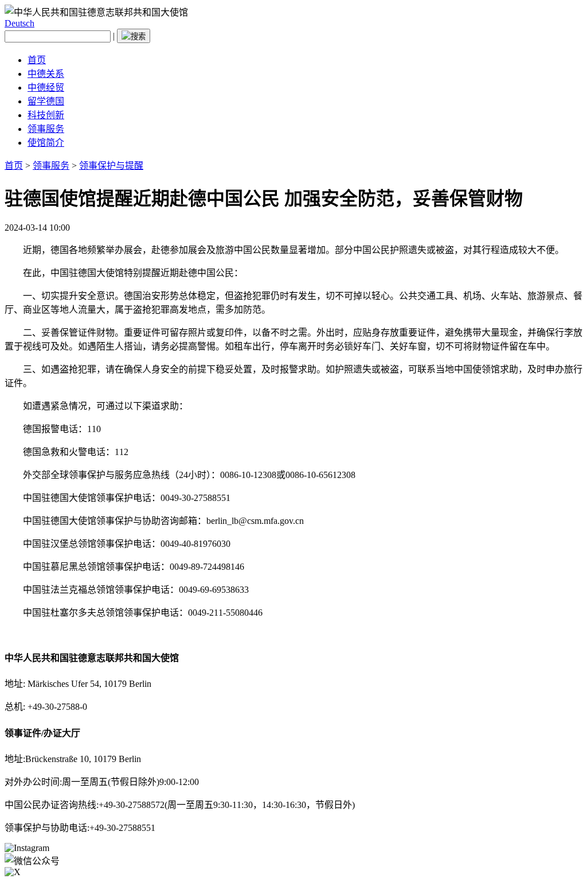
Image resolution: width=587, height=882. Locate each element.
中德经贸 (46, 87)
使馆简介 (46, 142)
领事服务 (46, 129)
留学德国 (46, 101)
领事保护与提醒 (111, 165)
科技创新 (46, 115)
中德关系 (46, 74)
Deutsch (19, 23)
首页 (37, 60)
